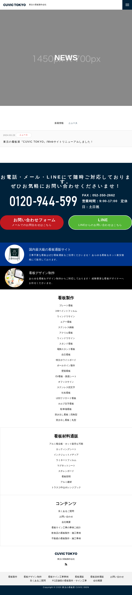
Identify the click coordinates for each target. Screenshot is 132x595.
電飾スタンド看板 (66, 349)
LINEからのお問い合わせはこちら (100, 222)
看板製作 (12, 576)
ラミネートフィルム (66, 460)
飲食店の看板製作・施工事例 (66, 533)
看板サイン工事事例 (58, 576)
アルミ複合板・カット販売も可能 (66, 444)
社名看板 (66, 393)
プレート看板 (66, 305)
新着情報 (59, 123)
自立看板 (66, 354)
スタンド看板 (66, 343)
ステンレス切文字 (66, 387)
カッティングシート (66, 449)
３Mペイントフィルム (66, 311)
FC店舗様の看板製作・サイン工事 (69, 580)
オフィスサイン (66, 382)
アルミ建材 (66, 482)
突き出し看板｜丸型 (66, 420)
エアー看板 (66, 322)
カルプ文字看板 (66, 403)
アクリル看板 (66, 333)
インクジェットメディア (66, 455)
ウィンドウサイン (66, 316)
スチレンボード (66, 471)
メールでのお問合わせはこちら (34, 222)
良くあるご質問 (66, 511)
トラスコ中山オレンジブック (66, 487)
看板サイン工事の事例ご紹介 (66, 527)
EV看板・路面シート (66, 376)
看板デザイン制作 (33, 576)
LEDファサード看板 (66, 398)
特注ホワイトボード (66, 360)
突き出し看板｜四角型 (66, 414)
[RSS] (66, 564)
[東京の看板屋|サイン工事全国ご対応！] (14, 5)
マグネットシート (66, 465)
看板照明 (66, 476)
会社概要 (66, 522)
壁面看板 (66, 371)
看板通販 (79, 576)
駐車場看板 (66, 409)
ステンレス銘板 (66, 327)
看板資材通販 (97, 576)
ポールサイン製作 (66, 365)
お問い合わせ (66, 516)
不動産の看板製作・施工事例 (66, 538)
